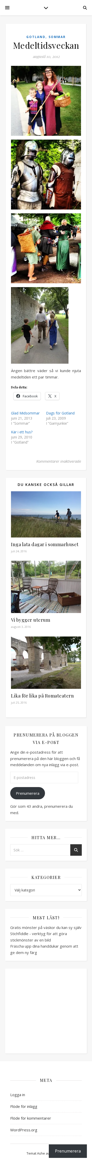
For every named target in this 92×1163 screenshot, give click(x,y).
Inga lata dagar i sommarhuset (45, 544)
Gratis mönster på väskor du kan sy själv (46, 927)
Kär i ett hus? (21, 432)
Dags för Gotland (60, 413)
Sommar (57, 37)
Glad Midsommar (25, 413)
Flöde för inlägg (23, 1106)
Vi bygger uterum (30, 620)
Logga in (17, 1094)
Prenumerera (27, 793)
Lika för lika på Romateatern (42, 696)
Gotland (35, 37)
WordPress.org (23, 1129)
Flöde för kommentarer (30, 1118)
